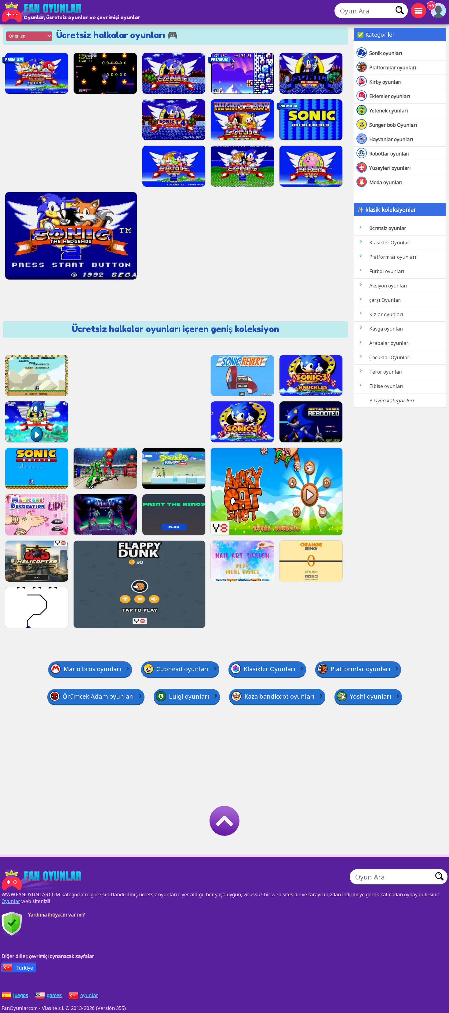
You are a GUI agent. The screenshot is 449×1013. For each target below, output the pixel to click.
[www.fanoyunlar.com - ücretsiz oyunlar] (43, 879)
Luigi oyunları (189, 696)
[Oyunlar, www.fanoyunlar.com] (43, 12)
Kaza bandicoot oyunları (279, 696)
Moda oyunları (386, 182)
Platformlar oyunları (392, 67)
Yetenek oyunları (388, 110)
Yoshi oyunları (370, 696)
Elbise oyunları (386, 386)
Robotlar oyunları (389, 153)
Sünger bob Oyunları (393, 125)
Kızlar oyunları (386, 314)
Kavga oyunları (386, 328)
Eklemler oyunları (389, 96)
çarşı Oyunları (385, 300)
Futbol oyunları (386, 271)
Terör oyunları (386, 371)
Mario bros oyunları (92, 669)
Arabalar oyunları (389, 343)
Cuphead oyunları (182, 669)
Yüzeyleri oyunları (390, 168)
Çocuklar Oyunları (390, 357)
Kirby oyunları (385, 82)
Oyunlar (11, 901)
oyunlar (89, 995)
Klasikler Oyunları (390, 242)
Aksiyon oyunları (388, 285)
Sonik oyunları (385, 53)
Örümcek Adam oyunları (98, 696)
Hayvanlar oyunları (391, 139)
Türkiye (24, 967)
